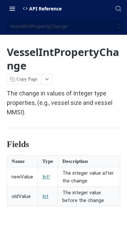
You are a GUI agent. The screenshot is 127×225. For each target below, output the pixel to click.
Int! (46, 177)
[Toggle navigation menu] (12, 8)
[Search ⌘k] (118, 8)
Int (45, 196)
